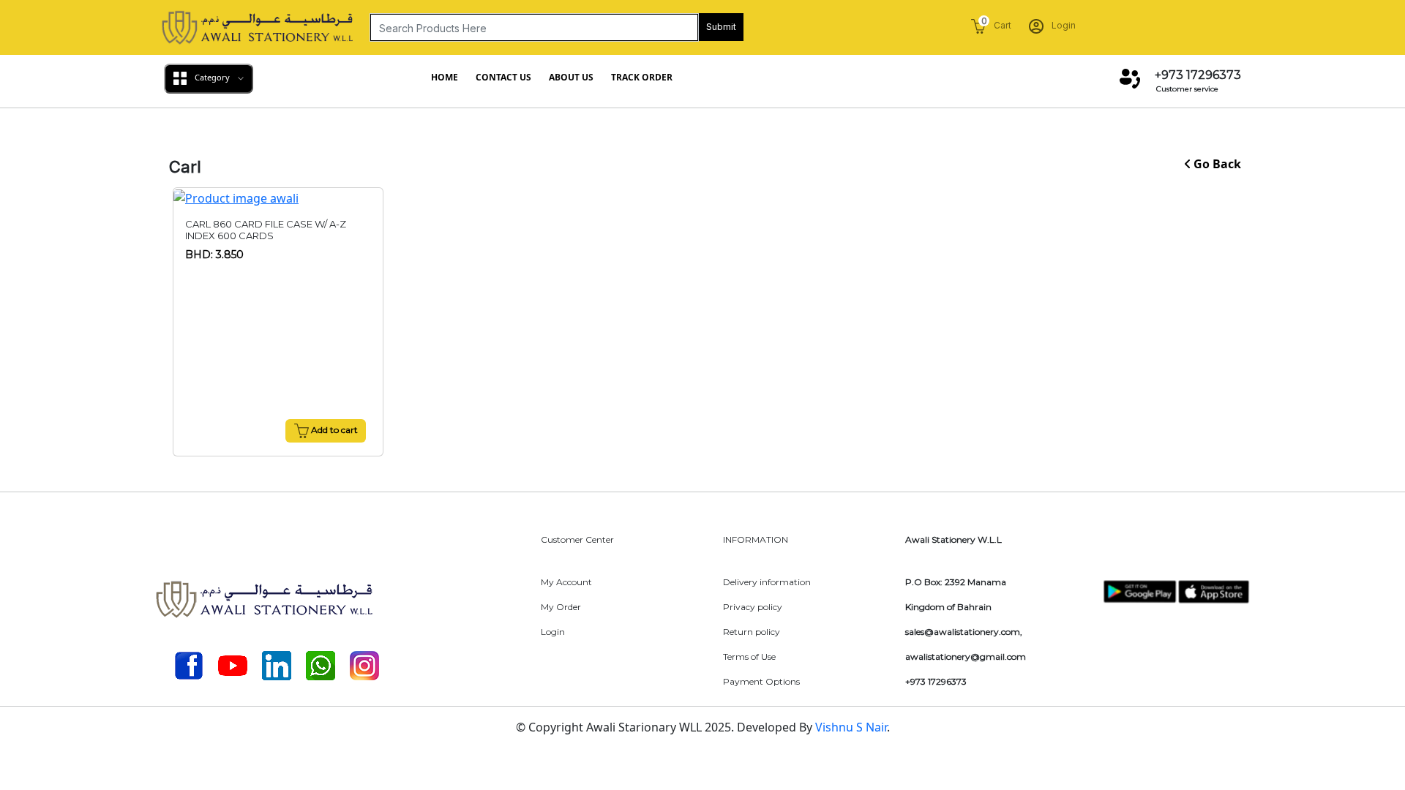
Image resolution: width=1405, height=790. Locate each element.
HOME (444, 77)
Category (212, 77)
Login (1062, 25)
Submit (721, 26)
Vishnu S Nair (851, 727)
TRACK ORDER (641, 77)
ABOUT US (571, 77)
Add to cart (333, 429)
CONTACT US (503, 77)
